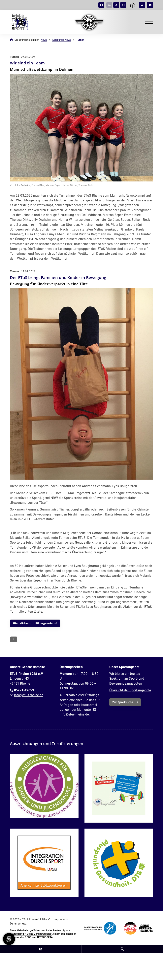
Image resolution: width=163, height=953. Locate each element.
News (44, 39)
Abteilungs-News (61, 39)
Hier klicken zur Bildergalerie (32, 623)
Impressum (61, 919)
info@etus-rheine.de (28, 695)
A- (109, 5)
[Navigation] (147, 22)
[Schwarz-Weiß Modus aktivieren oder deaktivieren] (101, 5)
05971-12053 (24, 690)
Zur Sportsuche (122, 702)
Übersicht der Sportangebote (130, 690)
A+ (123, 5)
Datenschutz (18, 923)
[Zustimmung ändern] (9, 939)
